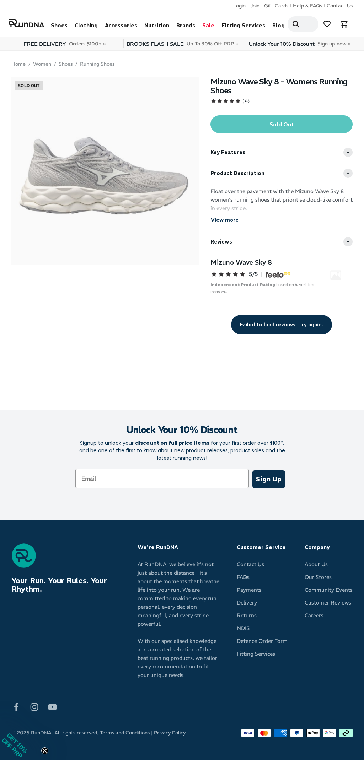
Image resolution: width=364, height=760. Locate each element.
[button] (21, 738)
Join (254, 5)
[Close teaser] (44, 750)
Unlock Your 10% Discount (299, 44)
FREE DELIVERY (64, 44)
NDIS (243, 628)
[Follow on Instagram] (34, 706)
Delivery (247, 602)
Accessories (121, 25)
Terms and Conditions (125, 732)
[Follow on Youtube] (52, 706)
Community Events (329, 589)
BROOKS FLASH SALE (182, 44)
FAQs (243, 577)
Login (239, 5)
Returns (247, 615)
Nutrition (156, 25)
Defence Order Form (262, 641)
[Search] (295, 24)
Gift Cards (276, 5)
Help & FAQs (307, 5)
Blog (278, 25)
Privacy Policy (170, 732)
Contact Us (340, 5)
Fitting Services (243, 25)
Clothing (86, 25)
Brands (185, 25)
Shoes (59, 25)
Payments (249, 589)
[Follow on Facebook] (16, 706)
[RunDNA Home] (26, 23)
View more (225, 220)
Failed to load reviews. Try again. (281, 324)
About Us (316, 564)
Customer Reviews (328, 602)
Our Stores (318, 577)
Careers (314, 615)
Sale (208, 25)
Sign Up (269, 479)
